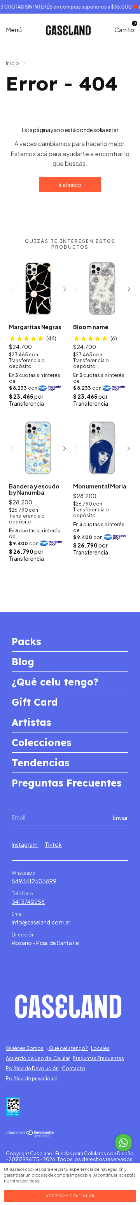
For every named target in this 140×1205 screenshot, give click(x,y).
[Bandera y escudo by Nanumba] (38, 448)
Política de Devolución (32, 1068)
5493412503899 (34, 880)
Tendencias (41, 763)
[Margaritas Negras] (38, 288)
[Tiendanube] (30, 1135)
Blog (23, 662)
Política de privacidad (31, 1078)
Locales (100, 1048)
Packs (26, 641)
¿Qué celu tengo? (55, 682)
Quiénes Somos (25, 1048)
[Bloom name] (102, 288)
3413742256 (28, 901)
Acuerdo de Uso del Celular (38, 1058)
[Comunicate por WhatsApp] (123, 1142)
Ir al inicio (70, 184)
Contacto (73, 1068)
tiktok (53, 844)
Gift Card (35, 702)
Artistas (31, 722)
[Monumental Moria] (102, 448)
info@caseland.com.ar (41, 922)
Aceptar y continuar (70, 1196)
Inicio (12, 63)
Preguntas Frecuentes (67, 783)
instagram (25, 844)
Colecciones (42, 742)
